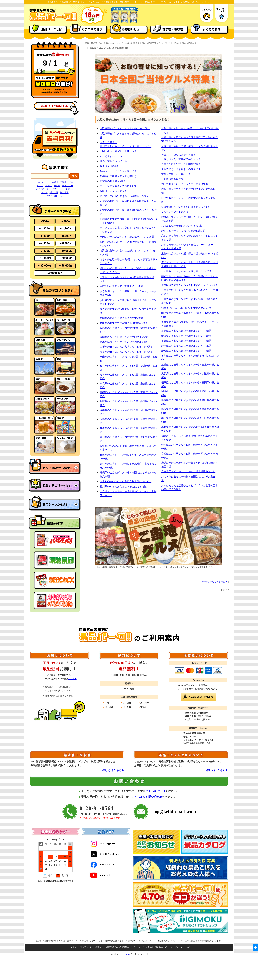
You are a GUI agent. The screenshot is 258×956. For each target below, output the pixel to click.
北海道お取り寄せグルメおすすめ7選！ (182, 225)
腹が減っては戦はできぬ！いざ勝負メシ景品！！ (127, 196)
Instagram (108, 843)
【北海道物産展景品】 (173, 179)
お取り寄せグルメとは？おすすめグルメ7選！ (125, 128)
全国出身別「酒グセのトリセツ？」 (119, 151)
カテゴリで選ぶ (92, 29)
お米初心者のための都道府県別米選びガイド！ (125, 481)
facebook (107, 864)
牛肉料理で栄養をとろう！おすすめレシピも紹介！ (189, 285)
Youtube (106, 875)
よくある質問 (212, 29)
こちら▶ (72, 678)
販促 (71, 182)
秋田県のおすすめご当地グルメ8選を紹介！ (124, 323)
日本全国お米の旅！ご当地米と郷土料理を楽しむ (188, 471)
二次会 (63, 182)
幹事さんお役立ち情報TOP (143, 43)
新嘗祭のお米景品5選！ (113, 181)
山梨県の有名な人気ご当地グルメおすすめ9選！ (126, 346)
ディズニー (67, 185)
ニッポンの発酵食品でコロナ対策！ (119, 186)
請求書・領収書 (172, 29)
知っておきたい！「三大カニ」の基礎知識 (184, 184)
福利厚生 (64, 192)
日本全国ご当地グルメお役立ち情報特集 (178, 43)
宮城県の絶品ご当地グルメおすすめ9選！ (122, 318)
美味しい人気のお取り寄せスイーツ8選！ (122, 286)
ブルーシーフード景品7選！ (176, 212)
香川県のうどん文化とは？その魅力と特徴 (123, 486)
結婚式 (55, 182)
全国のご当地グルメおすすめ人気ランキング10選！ (128, 236)
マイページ (206, 10)
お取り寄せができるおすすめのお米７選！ (184, 230)
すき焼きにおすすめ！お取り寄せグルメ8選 (185, 207)
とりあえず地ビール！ (112, 156)
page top (225, 590)
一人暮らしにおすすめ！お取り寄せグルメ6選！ (187, 271)
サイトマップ (74, 947)
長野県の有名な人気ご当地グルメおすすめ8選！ (187, 340)
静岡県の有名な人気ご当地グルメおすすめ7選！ (187, 345)
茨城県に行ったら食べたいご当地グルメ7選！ (125, 337)
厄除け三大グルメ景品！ (113, 191)
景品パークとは (51, 29)
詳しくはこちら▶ (113, 770)
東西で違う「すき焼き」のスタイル (181, 169)
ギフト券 (54, 192)
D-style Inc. (126, 954)
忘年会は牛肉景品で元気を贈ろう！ (119, 176)
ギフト (44, 192)
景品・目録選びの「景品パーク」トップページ (107, 43)
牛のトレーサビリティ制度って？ (118, 171)
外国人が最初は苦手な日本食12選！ (181, 164)
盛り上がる (52, 189)
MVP (49, 196)
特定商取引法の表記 (114, 947)
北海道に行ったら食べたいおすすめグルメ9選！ (187, 308)
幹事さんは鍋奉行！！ (112, 166)
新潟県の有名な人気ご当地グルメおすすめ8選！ (187, 336)
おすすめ (40, 189)
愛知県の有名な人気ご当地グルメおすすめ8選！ (187, 350)
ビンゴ (40, 185)
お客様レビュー (132, 29)
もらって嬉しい (66, 189)
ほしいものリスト (221, 9)
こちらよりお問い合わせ (147, 796)
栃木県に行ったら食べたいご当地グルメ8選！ (125, 342)
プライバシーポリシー (92, 947)
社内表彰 (58, 196)
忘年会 (57, 185)
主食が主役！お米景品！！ (176, 174)
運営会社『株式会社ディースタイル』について (167, 947)
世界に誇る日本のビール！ (114, 161)
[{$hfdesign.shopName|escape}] (53, 21)
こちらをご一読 (155, 791)
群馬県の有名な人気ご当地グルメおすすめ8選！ (187, 330)
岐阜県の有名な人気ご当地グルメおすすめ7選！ (126, 352)
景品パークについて (134, 947)
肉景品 (48, 185)
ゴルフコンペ (43, 182)
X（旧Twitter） (111, 854)
